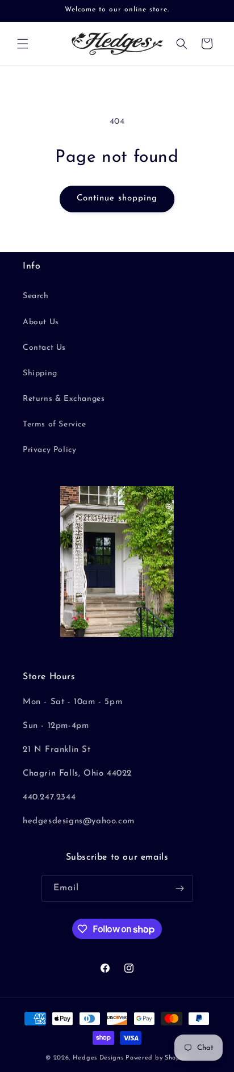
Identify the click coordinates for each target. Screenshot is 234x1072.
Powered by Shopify (157, 1058)
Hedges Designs (98, 1058)
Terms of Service (54, 424)
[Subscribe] (180, 888)
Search (36, 296)
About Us (41, 322)
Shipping (40, 373)
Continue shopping (117, 198)
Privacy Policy (49, 450)
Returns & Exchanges (64, 399)
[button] (22, 43)
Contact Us (44, 348)
